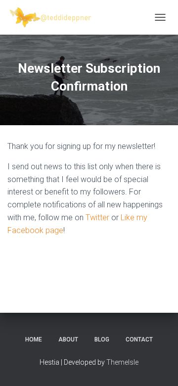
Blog (101, 339)
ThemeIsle (122, 362)
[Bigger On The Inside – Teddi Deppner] (54, 17)
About (68, 339)
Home (33, 339)
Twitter (97, 217)
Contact (139, 339)
